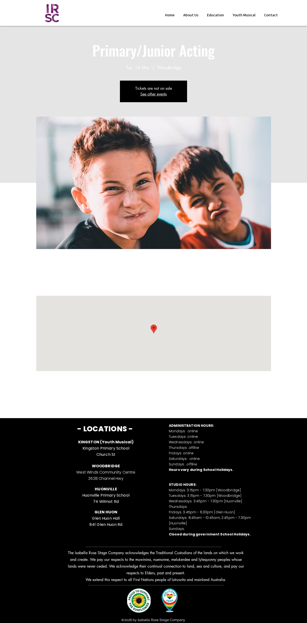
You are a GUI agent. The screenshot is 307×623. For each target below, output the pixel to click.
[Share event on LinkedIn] (78, 403)
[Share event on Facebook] (55, 403)
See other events (153, 94)
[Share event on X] (66, 403)
